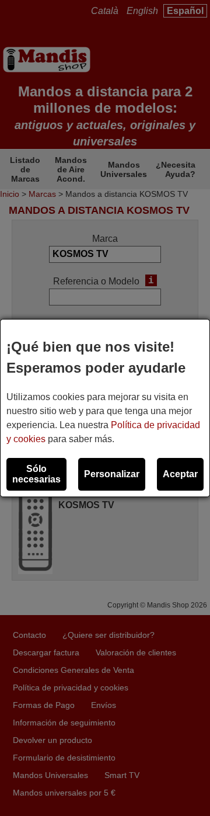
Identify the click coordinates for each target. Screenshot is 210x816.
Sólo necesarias (36, 474)
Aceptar (180, 474)
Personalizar (111, 474)
